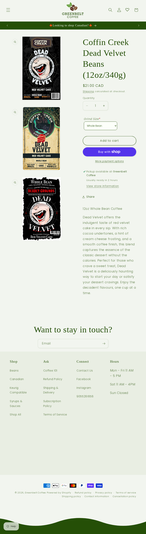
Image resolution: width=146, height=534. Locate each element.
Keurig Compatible (18, 390)
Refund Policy (52, 379)
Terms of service (126, 492)
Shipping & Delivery (51, 390)
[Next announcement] (139, 25)
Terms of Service (55, 414)
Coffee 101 (50, 370)
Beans (14, 370)
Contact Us (85, 370)
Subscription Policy (52, 403)
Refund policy (83, 492)
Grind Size (92, 119)
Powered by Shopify (59, 492)
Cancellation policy (124, 496)
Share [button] (90, 197)
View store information (102, 186)
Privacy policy (103, 492)
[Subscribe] (104, 343)
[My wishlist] (127, 10)
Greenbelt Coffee (35, 492)
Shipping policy (71, 496)
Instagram (84, 388)
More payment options (109, 161)
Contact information (97, 496)
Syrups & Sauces (16, 403)
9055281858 (85, 396)
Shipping (88, 91)
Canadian (17, 379)
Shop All (15, 414)
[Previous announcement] (7, 25)
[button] (8, 10)
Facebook (84, 379)
